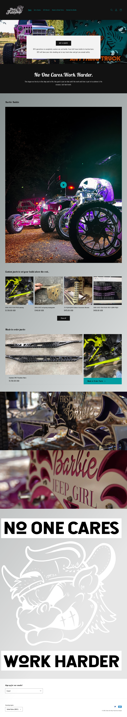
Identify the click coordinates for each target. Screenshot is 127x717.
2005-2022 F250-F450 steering (14, 307)
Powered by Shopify (117, 710)
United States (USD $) (12, 709)
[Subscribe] (40, 691)
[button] (111, 10)
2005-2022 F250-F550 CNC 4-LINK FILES (105, 307)
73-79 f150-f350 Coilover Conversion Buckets (76, 307)
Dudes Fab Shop (109, 710)
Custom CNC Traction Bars (17, 378)
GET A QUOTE (63, 43)
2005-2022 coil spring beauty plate (45, 307)
